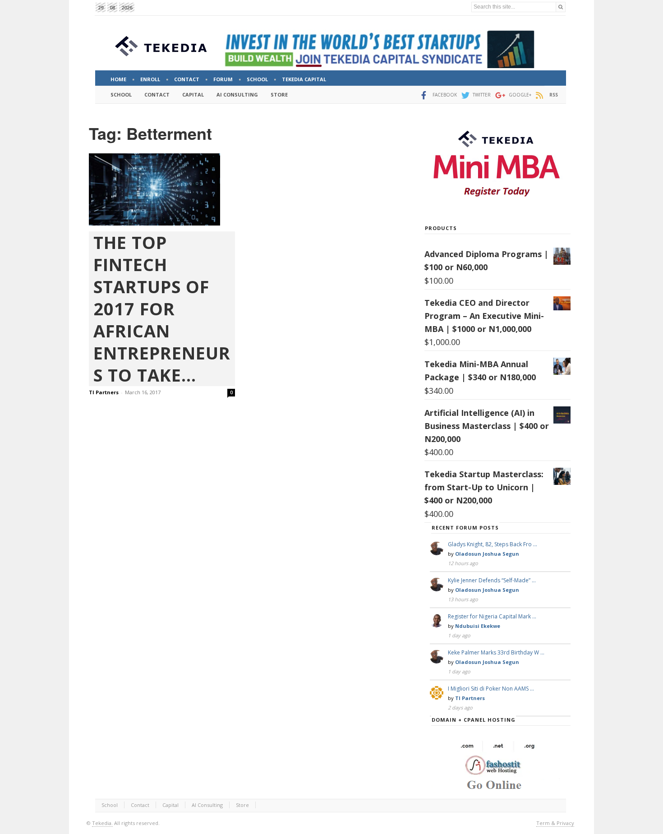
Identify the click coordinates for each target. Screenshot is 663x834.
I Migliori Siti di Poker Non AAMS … (491, 688)
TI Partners (104, 392)
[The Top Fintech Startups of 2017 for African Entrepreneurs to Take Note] (162, 189)
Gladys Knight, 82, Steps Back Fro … (492, 544)
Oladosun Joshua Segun (487, 553)
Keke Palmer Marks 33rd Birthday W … (496, 652)
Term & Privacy (555, 823)
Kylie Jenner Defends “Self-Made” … (492, 580)
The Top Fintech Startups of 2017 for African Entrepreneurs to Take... (161, 308)
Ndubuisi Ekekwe (477, 625)
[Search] (561, 7)
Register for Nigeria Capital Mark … (492, 616)
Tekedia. (102, 823)
